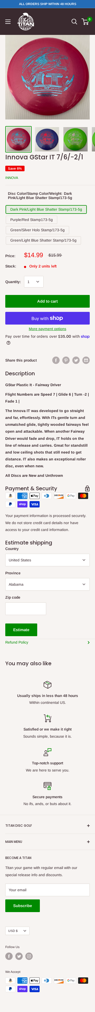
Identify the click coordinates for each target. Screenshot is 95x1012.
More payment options (47, 329)
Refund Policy (16, 642)
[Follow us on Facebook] (9, 956)
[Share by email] (86, 360)
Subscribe (22, 905)
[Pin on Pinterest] (66, 360)
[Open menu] (8, 22)
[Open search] (74, 22)
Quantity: (13, 282)
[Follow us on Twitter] (19, 956)
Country (12, 549)
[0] (85, 22)
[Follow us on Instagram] (29, 956)
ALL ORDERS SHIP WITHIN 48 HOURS (47, 4)
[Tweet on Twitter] (76, 360)
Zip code (12, 597)
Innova (11, 178)
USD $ (13, 931)
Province (13, 573)
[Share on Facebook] (56, 360)
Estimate (21, 629)
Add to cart (47, 301)
